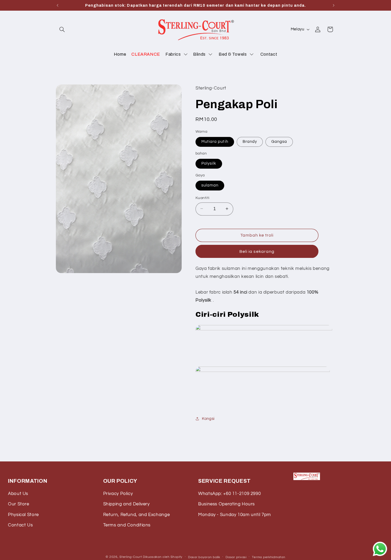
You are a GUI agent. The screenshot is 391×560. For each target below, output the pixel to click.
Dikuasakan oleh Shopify (162, 556)
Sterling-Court (130, 556)
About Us (18, 493)
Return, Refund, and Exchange (136, 514)
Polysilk (208, 163)
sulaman (209, 185)
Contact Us (20, 525)
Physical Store (23, 514)
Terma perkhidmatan (268, 557)
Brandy (250, 141)
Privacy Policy (118, 493)
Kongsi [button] (208, 418)
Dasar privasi (236, 557)
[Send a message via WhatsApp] (380, 549)
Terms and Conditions (127, 525)
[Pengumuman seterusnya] (333, 5)
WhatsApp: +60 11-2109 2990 (229, 493)
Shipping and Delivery (126, 504)
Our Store (18, 504)
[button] (62, 29)
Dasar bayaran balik (204, 557)
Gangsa (279, 141)
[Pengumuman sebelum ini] (57, 5)
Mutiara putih (214, 141)
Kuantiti (202, 198)
